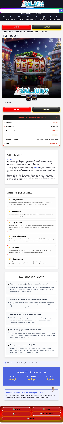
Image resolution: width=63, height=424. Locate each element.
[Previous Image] (3, 68)
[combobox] (29, 11)
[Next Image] (60, 68)
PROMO (17, 408)
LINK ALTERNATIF (48, 413)
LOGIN (16, 27)
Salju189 (9, 160)
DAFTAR (46, 27)
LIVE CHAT (33, 419)
